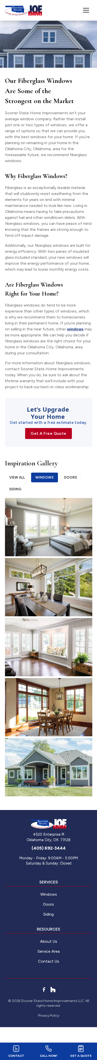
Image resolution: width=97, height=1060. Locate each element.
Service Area (49, 951)
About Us (48, 941)
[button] (84, 10)
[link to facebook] (44, 990)
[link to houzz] (53, 990)
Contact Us (48, 961)
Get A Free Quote (48, 433)
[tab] (17, 477)
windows (75, 329)
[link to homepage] (23, 10)
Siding (48, 914)
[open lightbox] (48, 527)
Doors (48, 904)
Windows (48, 894)
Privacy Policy (48, 1015)
